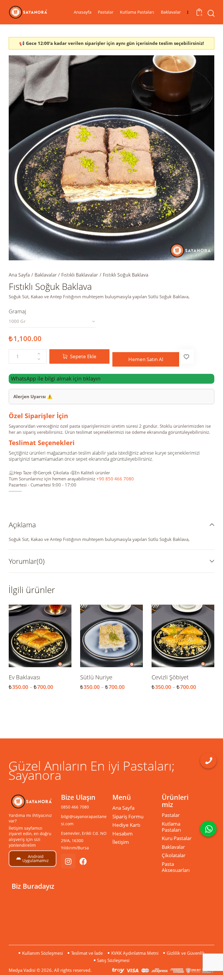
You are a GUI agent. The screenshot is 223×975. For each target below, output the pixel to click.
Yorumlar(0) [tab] (27, 561)
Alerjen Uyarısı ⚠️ (33, 396)
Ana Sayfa (19, 275)
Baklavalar (46, 275)
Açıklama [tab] (22, 525)
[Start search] (210, 13)
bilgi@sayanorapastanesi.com (84, 820)
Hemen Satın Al (145, 359)
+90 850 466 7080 (115, 479)
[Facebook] (83, 861)
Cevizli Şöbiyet (170, 677)
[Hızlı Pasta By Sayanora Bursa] (208, 761)
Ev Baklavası (24, 677)
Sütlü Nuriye (96, 677)
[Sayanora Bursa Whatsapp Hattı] (208, 829)
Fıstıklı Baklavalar (79, 275)
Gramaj (17, 311)
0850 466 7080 (75, 807)
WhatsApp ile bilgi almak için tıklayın (55, 378)
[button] (186, 356)
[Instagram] (68, 861)
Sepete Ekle (83, 356)
